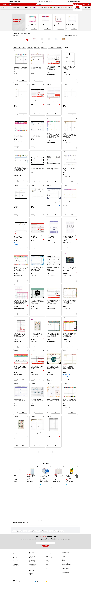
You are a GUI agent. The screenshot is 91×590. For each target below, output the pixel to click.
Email (37, 541)
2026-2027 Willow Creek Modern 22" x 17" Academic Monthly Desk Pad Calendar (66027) (37, 301)
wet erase (15, 501)
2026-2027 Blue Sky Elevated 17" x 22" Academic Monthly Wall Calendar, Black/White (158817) (20, 235)
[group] (19, 476)
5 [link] (66, 172)
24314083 (15, 475)
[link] (15, 1)
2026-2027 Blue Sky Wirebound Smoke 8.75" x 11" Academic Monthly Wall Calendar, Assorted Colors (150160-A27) (31, 24)
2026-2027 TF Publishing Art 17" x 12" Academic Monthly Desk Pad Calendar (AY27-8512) (69, 67)
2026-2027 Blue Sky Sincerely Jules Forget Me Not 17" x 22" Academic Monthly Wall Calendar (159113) (69, 102)
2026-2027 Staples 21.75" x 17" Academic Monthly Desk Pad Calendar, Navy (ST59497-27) (53, 301)
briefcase (17, 511)
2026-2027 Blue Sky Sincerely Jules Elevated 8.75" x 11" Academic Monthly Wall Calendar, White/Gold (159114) (37, 203)
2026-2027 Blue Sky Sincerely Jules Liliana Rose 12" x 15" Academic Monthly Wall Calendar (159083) (58, 24)
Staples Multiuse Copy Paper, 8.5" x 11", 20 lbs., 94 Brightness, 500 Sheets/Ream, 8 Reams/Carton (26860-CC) (45, 476)
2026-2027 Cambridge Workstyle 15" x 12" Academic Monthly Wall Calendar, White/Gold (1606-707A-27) (71, 24)
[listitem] (32, 22)
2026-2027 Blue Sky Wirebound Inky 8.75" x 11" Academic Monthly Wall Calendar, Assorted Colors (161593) (69, 367)
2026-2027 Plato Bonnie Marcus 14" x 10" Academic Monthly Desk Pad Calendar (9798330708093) (21, 268)
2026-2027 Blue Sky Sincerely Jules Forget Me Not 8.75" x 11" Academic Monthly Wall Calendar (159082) (69, 169)
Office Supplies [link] (17, 33)
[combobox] (55, 4)
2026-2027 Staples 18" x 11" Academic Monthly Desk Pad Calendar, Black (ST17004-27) (37, 101)
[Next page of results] (52, 452)
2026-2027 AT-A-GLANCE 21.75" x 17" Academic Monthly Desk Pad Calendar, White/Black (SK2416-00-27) (53, 268)
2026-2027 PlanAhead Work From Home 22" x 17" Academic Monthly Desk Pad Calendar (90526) (37, 400)
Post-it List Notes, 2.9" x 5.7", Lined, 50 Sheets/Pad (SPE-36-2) (32, 476)
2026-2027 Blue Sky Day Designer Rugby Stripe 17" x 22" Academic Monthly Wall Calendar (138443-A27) (37, 169)
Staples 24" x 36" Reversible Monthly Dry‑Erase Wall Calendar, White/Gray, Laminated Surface (53, 433)
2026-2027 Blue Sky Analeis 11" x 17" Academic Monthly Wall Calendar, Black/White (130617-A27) (53, 169)
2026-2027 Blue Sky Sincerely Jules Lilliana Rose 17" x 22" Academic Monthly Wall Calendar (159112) (20, 102)
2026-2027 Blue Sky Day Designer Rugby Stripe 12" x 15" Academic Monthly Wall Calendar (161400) (20, 203)
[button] (72, 4)
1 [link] (56, 25)
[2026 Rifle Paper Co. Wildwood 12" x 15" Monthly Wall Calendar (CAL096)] (70, 260)
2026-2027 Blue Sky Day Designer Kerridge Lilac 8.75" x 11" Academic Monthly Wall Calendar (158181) (36, 68)
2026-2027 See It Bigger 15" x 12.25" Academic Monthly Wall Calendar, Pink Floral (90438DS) (53, 400)
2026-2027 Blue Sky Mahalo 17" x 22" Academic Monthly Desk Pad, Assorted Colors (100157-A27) (45, 24)
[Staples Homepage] (4, 4)
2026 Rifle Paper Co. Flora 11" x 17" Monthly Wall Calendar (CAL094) (20, 433)
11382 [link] (44, 478)
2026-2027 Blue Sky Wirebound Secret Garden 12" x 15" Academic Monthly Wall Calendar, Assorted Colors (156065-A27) (69, 400)
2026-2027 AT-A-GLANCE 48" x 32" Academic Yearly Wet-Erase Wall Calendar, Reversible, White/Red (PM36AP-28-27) (21, 301)
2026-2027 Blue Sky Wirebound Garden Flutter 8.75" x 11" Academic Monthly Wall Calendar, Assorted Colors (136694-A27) (21, 168)
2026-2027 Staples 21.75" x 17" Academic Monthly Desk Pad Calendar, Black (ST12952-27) (53, 67)
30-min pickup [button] (16, 244)
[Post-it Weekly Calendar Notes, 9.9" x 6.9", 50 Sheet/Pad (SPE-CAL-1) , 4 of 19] (58, 471)
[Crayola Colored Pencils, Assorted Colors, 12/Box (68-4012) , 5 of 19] (72, 471)
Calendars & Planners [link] (24, 33)
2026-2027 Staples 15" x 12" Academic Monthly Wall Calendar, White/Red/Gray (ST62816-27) (37, 235)
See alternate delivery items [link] (18, 242)
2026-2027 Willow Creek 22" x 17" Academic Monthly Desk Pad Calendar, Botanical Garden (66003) (53, 367)
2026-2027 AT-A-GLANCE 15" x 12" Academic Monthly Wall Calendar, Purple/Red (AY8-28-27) (20, 400)
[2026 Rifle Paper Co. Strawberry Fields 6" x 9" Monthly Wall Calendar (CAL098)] (37, 326)
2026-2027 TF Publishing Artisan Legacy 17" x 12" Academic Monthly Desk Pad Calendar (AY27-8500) (69, 301)
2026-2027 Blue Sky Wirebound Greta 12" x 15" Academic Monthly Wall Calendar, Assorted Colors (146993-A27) (53, 334)
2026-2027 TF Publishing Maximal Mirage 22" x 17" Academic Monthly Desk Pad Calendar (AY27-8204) (69, 334)
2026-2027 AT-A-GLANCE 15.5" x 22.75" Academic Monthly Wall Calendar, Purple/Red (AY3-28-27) (53, 235)
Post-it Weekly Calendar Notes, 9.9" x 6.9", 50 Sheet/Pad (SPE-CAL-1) (58, 476)
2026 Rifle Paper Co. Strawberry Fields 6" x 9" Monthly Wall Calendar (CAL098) (37, 334)
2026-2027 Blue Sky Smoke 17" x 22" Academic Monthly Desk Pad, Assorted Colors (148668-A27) (69, 202)
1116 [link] (70, 478)
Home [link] (14, 33)
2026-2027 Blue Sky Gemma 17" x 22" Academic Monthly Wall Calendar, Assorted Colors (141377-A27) (37, 268)
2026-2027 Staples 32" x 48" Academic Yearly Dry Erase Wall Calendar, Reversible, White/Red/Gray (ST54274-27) (70, 235)
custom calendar (18, 523)
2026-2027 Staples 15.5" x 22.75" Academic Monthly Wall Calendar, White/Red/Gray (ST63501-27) (19, 334)
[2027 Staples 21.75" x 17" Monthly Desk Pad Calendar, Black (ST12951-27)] (54, 92)
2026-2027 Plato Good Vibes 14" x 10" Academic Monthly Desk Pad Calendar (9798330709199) (20, 367)
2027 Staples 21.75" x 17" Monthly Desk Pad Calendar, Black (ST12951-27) (53, 101)
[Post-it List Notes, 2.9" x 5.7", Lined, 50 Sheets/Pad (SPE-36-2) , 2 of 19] (32, 471)
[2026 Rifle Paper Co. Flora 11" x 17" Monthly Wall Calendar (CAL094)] (21, 424)
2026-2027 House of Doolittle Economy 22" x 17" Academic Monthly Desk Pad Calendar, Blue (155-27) (53, 202)
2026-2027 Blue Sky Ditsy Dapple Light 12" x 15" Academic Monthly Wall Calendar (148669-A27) (21, 68)
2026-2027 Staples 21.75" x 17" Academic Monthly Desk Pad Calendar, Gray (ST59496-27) (37, 367)
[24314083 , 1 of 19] (19, 471)
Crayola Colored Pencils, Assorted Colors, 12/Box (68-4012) (71, 476)
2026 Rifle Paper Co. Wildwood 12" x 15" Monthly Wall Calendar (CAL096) (69, 268)
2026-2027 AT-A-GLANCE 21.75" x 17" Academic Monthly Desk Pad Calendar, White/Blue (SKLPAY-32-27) (37, 134)
